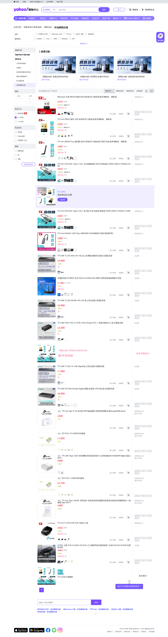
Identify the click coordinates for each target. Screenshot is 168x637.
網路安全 (136, 631)
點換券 (32, 18)
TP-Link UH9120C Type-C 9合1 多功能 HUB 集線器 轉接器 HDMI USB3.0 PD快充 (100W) (94, 211)
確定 (30, 102)
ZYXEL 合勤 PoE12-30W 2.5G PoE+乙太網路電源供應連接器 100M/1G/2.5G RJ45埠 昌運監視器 (94, 546)
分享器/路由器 (21, 63)
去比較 (62, 199)
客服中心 (110, 631)
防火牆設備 (20, 81)
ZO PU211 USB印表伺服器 (71, 478)
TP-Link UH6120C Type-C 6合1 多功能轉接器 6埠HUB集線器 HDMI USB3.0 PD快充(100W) (94, 165)
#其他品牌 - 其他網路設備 (47, 611)
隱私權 (143, 631)
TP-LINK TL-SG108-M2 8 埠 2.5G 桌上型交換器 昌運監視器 (81, 300)
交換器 (18, 68)
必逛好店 (95, 18)
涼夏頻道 (85, 18)
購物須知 (127, 631)
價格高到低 (130, 91)
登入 (119, 9)
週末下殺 (106, 18)
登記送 (42, 18)
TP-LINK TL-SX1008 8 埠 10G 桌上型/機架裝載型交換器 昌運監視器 (84, 256)
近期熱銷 (139, 91)
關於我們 (119, 631)
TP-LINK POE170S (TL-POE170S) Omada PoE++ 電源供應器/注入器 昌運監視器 (90, 323)
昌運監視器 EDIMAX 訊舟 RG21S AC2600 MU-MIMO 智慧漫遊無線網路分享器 (89, 278)
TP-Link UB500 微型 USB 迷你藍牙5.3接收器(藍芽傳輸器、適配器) (84, 119)
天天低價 (74, 18)
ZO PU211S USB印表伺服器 (71, 433)
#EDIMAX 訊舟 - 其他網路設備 (49, 609)
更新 (152, 629)
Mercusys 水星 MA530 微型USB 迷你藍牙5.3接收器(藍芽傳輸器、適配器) (87, 97)
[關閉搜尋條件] (54, 9)
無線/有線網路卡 (21, 76)
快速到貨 (64, 18)
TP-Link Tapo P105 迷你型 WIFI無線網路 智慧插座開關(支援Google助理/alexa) (92, 411)
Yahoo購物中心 (26, 9)
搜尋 (96, 602)
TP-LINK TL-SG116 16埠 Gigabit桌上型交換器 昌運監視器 (80, 366)
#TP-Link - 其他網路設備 (99, 609)
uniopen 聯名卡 (133, 18)
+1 (75, 158)
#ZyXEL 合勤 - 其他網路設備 (122, 609)
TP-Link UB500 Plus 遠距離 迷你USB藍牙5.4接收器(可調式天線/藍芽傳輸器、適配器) (92, 142)
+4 (75, 405)
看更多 (116, 18)
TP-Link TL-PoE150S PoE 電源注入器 (72, 523)
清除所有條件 (28, 164)
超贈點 (148, 18)
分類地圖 (151, 631)
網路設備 (18, 59)
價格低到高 (120, 91)
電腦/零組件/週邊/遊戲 (22, 55)
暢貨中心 (53, 18)
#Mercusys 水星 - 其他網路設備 (75, 609)
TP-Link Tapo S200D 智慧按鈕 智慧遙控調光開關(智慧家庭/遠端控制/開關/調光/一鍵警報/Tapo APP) (94, 501)
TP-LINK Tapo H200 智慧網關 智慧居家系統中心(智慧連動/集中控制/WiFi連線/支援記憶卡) (94, 457)
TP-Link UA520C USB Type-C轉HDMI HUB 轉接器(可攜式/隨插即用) (85, 233)
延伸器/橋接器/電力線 (23, 72)
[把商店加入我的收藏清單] (129, 581)
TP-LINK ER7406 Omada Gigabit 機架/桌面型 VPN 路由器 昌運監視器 (85, 389)
